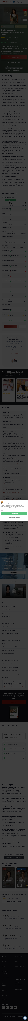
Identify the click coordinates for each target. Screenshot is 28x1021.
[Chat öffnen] (25, 1018)
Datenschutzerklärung (19, 508)
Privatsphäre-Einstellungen (14, 517)
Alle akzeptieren (14, 513)
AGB (2, 510)
